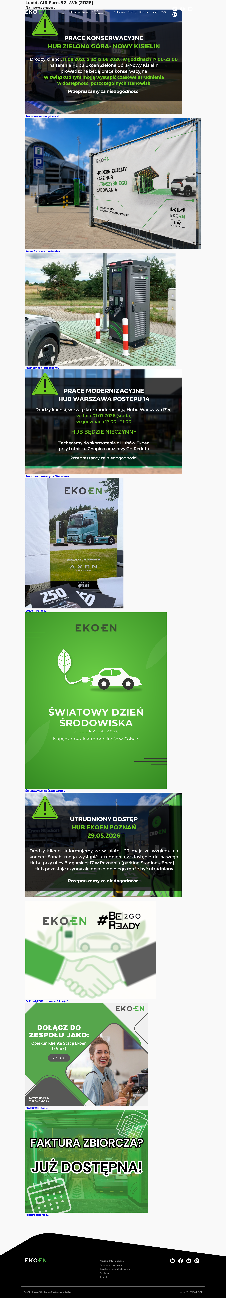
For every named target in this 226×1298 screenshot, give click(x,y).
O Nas (63, 12)
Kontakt (104, 1277)
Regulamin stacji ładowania (115, 1269)
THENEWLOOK (195, 1292)
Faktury (132, 12)
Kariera (143, 12)
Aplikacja (119, 12)
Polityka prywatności (111, 1265)
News (85, 12)
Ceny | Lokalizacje (98, 12)
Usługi (154, 12)
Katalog (75, 12)
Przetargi (104, 1273)
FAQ (163, 12)
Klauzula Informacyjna (112, 1261)
